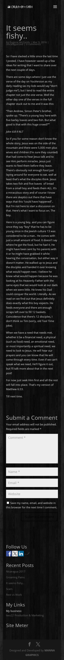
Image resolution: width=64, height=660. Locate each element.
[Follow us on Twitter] (15, 553)
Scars (9, 589)
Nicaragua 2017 (15, 571)
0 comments (33, 44)
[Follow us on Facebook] (9, 553)
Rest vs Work (14, 594)
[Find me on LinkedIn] (21, 553)
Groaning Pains (15, 577)
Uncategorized (14, 44)
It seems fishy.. (15, 583)
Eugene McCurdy (20, 42)
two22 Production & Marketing (25, 615)
